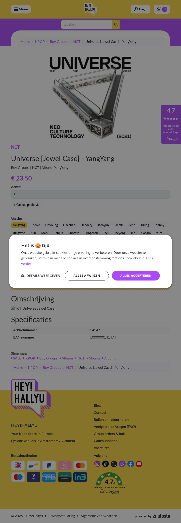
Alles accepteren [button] (135, 275)
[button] (40, 275)
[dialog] (90, 261)
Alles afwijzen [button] (87, 275)
